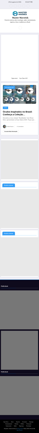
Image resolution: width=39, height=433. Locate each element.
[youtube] (28, 6)
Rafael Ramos (10, 126)
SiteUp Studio (20, 428)
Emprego (31, 421)
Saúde (15, 425)
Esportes (18, 421)
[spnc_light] (24, 28)
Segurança (21, 425)
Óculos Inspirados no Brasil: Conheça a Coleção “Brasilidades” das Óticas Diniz (19, 113)
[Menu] (15, 27)
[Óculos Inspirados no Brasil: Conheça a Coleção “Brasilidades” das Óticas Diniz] (19, 94)
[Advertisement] (19, 56)
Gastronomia (8, 425)
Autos (12, 421)
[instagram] (23, 6)
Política (22, 423)
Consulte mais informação (10, 131)
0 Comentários (20, 126)
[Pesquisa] (20, 27)
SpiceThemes (19, 430)
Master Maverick (20, 18)
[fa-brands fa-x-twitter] (11, 6)
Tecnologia (28, 425)
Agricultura (5, 421)
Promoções (29, 423)
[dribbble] (19, 6)
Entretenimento (8, 423)
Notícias (16, 423)
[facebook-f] (15, 6)
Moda (5, 107)
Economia (24, 421)
